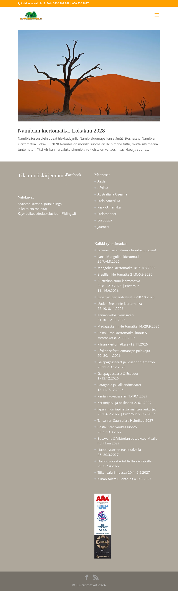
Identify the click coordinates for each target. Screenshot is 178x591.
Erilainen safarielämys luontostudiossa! (126, 250)
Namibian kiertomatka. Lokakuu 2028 (61, 131)
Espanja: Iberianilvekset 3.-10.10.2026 (126, 297)
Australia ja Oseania (112, 194)
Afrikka (102, 188)
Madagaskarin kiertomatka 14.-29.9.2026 (128, 326)
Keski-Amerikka (109, 207)
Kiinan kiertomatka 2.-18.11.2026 (122, 344)
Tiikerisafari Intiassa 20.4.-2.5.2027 (123, 472)
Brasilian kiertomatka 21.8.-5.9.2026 (124, 274)
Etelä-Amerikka (108, 201)
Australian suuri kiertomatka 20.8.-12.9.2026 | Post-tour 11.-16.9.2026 (118, 286)
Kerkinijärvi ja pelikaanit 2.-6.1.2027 (124, 402)
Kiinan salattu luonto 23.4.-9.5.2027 (124, 479)
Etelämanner (106, 214)
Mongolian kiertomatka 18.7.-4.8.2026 (126, 268)
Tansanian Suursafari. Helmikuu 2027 (125, 420)
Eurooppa (104, 220)
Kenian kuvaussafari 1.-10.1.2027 (122, 396)
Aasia (101, 181)
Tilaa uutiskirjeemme (42, 175)
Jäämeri (103, 226)
